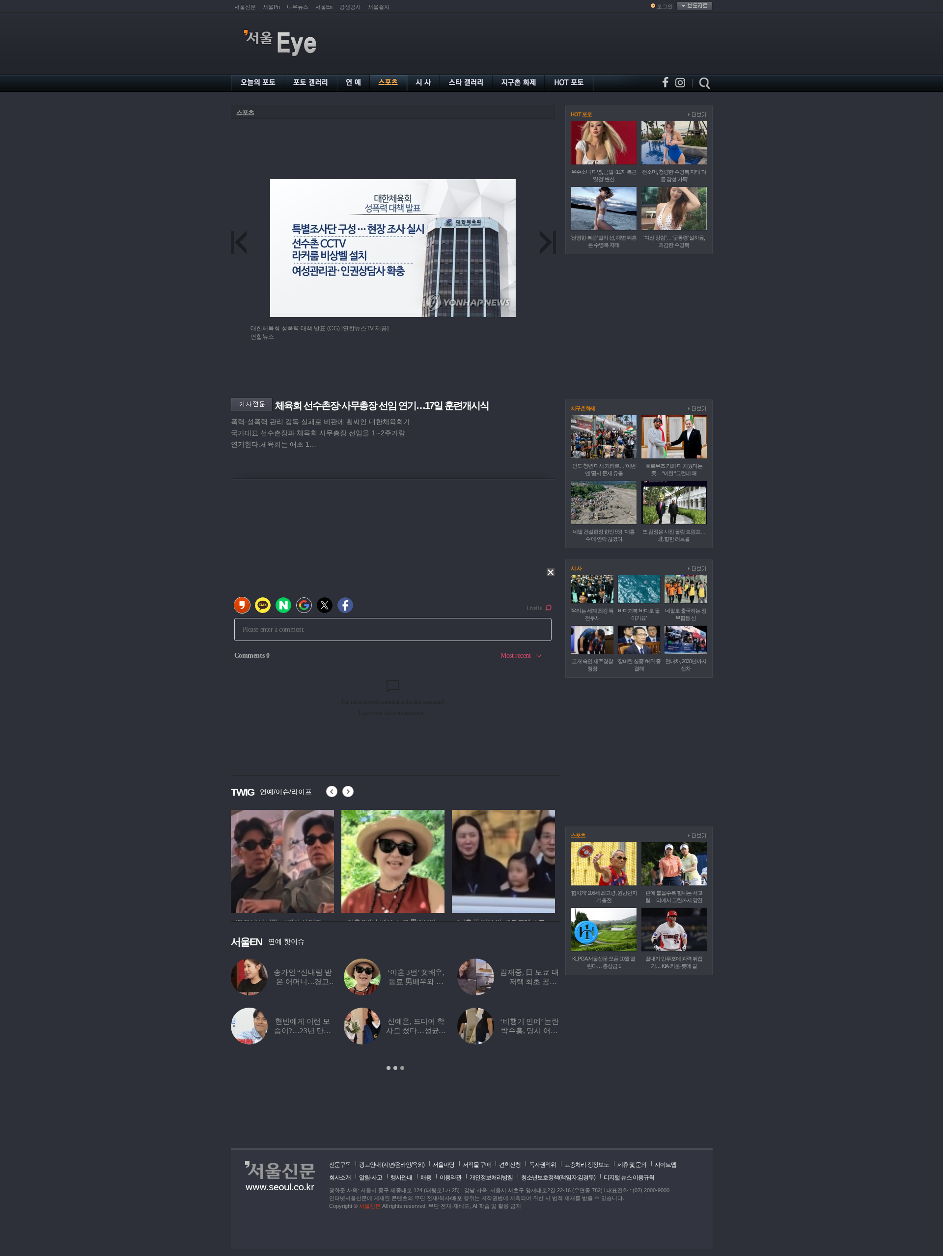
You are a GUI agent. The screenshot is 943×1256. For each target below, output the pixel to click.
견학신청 (510, 1164)
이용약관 (450, 1177)
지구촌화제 (583, 408)
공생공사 (350, 7)
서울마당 (443, 1164)
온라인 (403, 1164)
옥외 (417, 1164)
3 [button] (402, 1068)
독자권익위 (542, 1164)
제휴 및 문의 (631, 1164)
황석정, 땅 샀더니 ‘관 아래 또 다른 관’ (529, 1030)
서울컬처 (378, 7)
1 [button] (388, 1068)
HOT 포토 (581, 114)
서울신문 (245, 7)
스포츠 (245, 112)
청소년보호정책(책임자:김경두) (558, 1177)
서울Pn (271, 7)
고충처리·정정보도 (586, 1164)
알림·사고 (370, 1177)
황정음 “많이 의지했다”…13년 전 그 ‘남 (416, 981)
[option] (282, 860)
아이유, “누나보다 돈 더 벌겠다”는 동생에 (303, 981)
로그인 (665, 6)
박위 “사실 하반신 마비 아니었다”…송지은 (529, 981)
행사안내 (401, 1177)
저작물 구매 (477, 1164)
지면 (388, 1164)
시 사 (576, 568)
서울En (324, 7)
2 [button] (395, 1068)
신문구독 (340, 1164)
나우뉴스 (297, 7)
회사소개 (340, 1177)
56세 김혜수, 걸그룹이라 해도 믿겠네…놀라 (302, 1030)
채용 (425, 1177)
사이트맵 (665, 1164)
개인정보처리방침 (491, 1177)
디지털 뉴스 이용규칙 (629, 1177)
